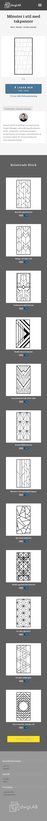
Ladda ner (25, 89)
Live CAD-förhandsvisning (24, 96)
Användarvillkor (8, 792)
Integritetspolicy (9, 794)
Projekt (6, 779)
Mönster (19, 27)
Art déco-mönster (30, 27)
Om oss (6, 766)
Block (13, 27)
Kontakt (6, 769)
